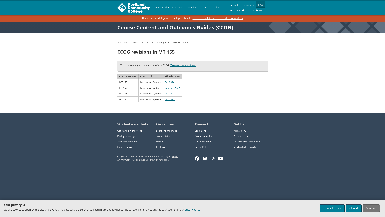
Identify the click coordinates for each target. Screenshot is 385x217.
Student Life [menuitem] (218, 7)
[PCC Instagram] (212, 158)
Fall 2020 (170, 82)
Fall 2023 (170, 93)
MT (184, 42)
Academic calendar (127, 141)
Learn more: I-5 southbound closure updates (218, 18)
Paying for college (126, 136)
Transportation (163, 136)
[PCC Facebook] (197, 158)
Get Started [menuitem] (161, 7)
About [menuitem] (206, 7)
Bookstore (161, 146)
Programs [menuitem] (177, 7)
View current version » (183, 65)
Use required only (332, 207)
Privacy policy (241, 136)
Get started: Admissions (129, 130)
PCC (120, 42)
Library (159, 141)
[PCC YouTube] (220, 158)
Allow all (353, 207)
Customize (371, 207)
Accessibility (240, 130)
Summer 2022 (172, 87)
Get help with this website (247, 141)
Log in (175, 156)
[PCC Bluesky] (205, 158)
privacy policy (192, 209)
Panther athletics (203, 136)
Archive (176, 42)
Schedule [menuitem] (192, 7)
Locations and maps (166, 130)
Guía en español (203, 141)
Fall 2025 (170, 99)
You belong (200, 130)
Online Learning (125, 146)
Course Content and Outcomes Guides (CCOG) (175, 27)
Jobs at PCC (200, 146)
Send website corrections (246, 146)
